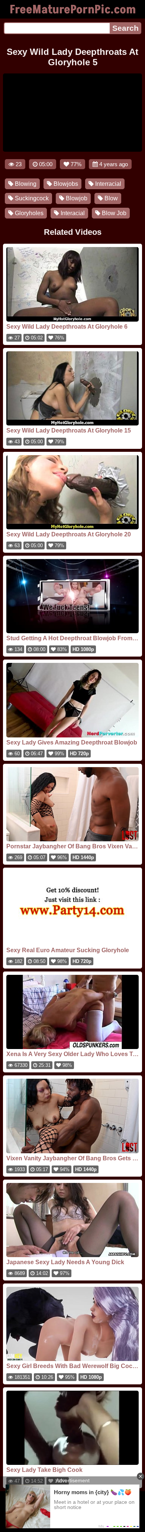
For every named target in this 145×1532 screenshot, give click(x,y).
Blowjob (75, 198)
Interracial (107, 184)
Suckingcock (31, 198)
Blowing (24, 184)
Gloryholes (28, 213)
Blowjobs (65, 184)
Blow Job (113, 213)
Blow (110, 198)
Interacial (72, 213)
